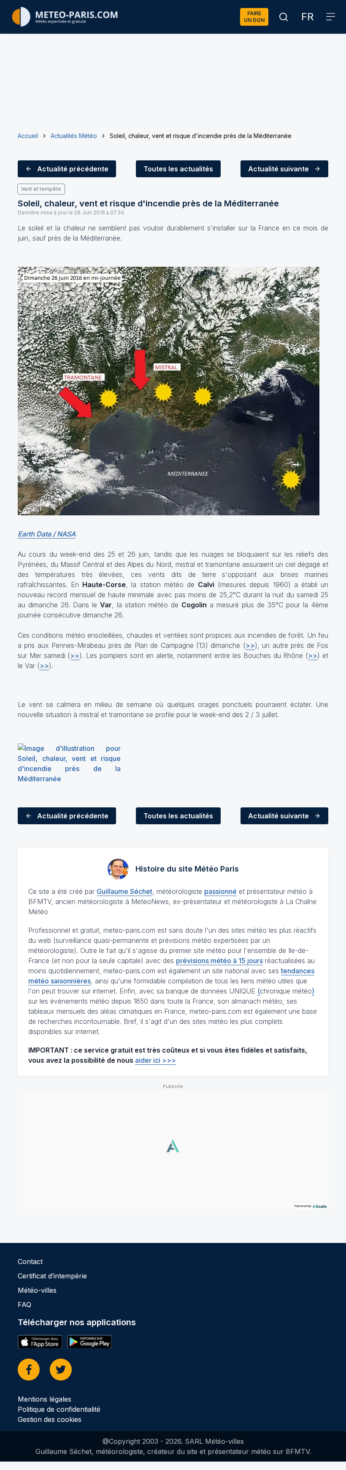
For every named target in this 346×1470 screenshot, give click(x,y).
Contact (30, 1261)
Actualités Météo (74, 135)
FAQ (24, 1304)
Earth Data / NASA (47, 534)
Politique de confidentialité (59, 1409)
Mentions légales (44, 1399)
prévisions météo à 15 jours (219, 960)
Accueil (28, 135)
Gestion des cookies (49, 1419)
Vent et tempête (41, 189)
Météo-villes (37, 1290)
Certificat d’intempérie (52, 1276)
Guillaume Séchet (124, 891)
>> (250, 645)
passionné (220, 891)
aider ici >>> (155, 1060)
